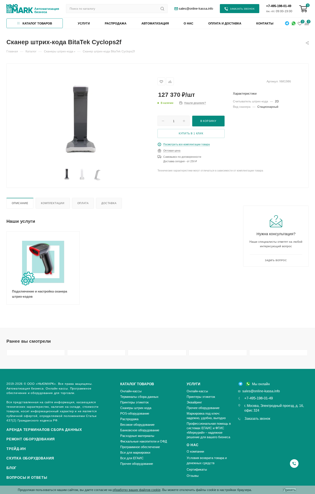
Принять (289, 490)
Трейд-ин (16, 449)
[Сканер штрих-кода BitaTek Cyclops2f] (82, 123)
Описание (20, 203)
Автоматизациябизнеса (46, 10)
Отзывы (193, 475)
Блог (11, 468)
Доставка (108, 203)
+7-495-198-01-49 (278, 6)
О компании (195, 451)
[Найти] (162, 8)
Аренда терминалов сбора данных (44, 430)
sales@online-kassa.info (261, 391)
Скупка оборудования (30, 458)
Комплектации (52, 203)
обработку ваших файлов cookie (136, 490)
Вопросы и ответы (26, 477)
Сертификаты (197, 469)
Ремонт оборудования (30, 439)
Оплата (83, 203)
